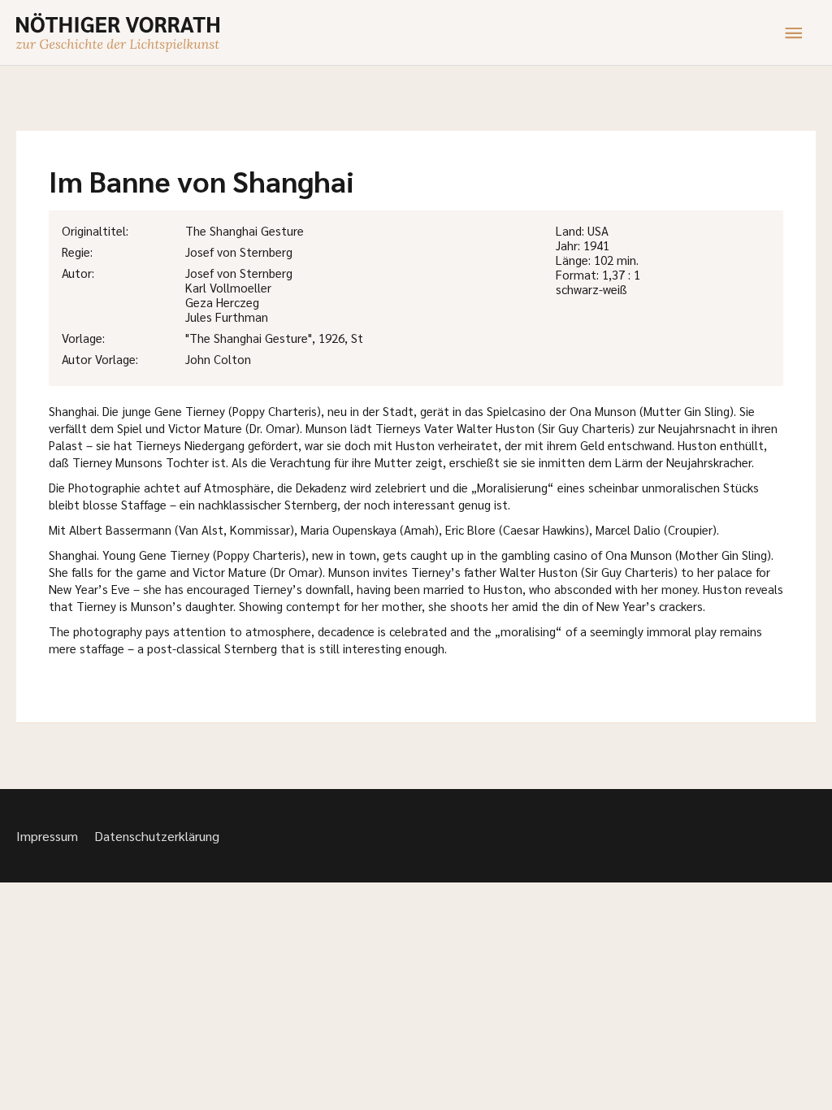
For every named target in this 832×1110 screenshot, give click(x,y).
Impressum (47, 835)
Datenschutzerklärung (156, 835)
